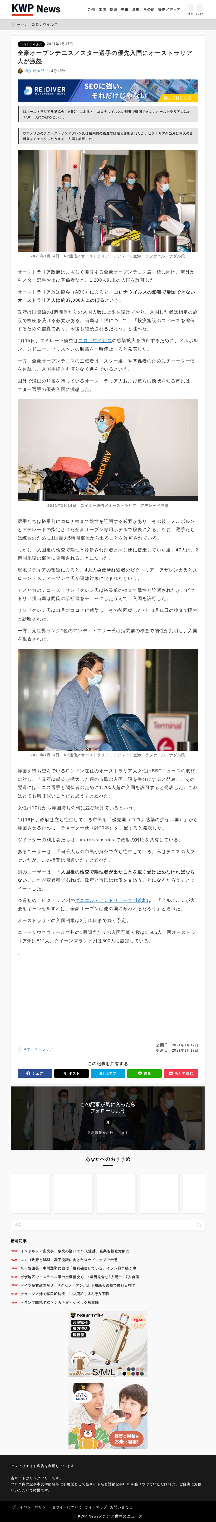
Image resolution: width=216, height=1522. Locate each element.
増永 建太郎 (34, 71)
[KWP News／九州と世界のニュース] (36, 9)
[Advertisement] (108, 1000)
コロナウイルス (31, 44)
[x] (108, 1122)
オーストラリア (40, 1049)
